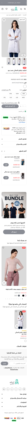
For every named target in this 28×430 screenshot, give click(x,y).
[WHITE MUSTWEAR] (23, 85)
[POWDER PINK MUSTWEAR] (24, 297)
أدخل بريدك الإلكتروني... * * (18, 365)
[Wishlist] (6, 8)
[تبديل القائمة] (23, 8)
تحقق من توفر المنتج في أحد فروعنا (9, 105)
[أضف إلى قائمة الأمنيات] (2, 66)
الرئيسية (23, 14)
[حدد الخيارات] (3, 285)
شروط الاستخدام (7, 369)
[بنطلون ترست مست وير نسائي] (22, 179)
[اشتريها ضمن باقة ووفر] (13, 207)
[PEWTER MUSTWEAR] (18, 297)
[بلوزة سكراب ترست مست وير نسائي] (22, 165)
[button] (25, 3)
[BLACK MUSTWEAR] (22, 297)
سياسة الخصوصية (13, 371)
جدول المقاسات (5, 89)
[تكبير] (12, 36)
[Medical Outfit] (13, 9)
